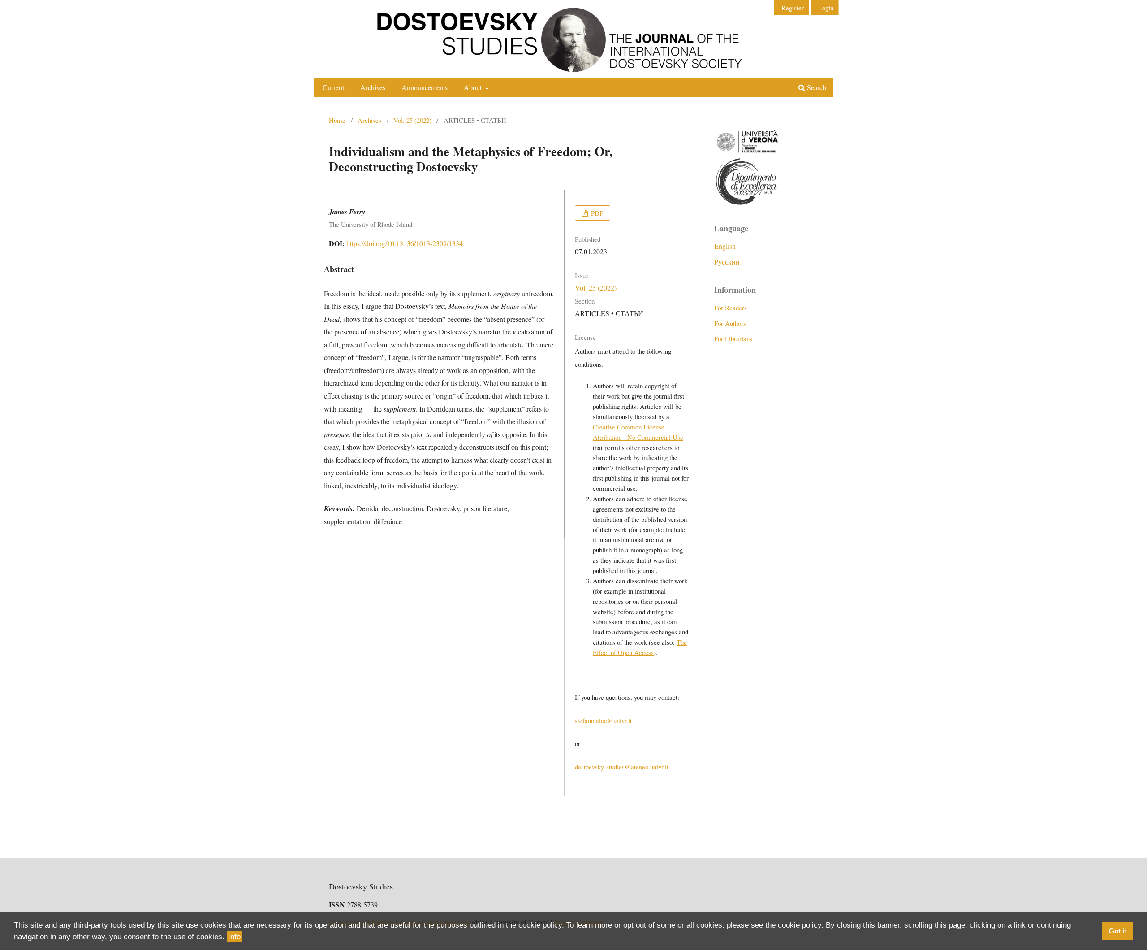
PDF (596, 212)
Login (825, 7)
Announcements (424, 87)
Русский (727, 261)
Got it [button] (1117, 931)
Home (337, 120)
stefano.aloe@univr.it (603, 720)
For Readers (730, 307)
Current (333, 87)
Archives (372, 87)
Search (815, 87)
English (725, 246)
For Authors (730, 323)
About (473, 87)
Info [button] (234, 937)
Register (792, 7)
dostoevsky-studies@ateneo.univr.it (621, 766)
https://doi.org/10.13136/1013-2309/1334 (404, 243)
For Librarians (733, 338)
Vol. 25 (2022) (412, 120)
